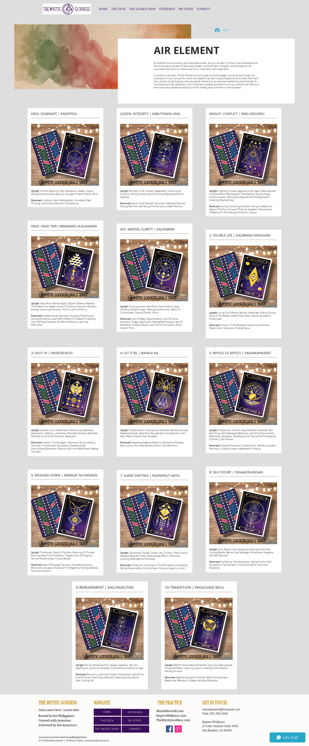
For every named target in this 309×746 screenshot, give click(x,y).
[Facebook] (169, 728)
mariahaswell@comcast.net (221, 709)
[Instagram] (178, 728)
